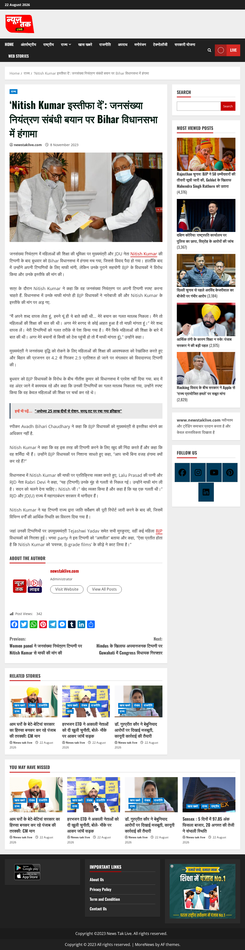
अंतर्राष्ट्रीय (28, 44)
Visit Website (66, 589)
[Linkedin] (206, 492)
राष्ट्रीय (48, 44)
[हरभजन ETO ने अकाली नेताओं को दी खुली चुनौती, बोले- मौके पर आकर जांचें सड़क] (86, 701)
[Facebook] (182, 472)
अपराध (122, 44)
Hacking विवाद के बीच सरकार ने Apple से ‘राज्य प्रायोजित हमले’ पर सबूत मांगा (206, 390)
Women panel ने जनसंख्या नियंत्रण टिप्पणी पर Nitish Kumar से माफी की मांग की (46, 646)
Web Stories (18, 56)
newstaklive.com (28, 145)
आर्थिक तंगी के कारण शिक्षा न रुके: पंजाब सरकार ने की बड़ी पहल (204, 342)
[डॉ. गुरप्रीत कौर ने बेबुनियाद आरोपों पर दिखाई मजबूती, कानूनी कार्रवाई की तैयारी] (138, 701)
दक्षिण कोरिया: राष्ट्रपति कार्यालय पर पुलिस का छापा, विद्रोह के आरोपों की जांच (205, 238)
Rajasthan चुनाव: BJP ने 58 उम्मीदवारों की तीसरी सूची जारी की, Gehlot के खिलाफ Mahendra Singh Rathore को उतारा (206, 180)
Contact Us (98, 909)
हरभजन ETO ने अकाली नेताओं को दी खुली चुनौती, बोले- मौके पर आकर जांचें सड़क (85, 730)
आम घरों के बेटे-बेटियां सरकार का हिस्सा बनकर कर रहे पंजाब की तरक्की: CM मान (33, 730)
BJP (159, 531)
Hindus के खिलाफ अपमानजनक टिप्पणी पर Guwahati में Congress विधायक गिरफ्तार (129, 646)
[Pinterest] (230, 472)
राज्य (64, 44)
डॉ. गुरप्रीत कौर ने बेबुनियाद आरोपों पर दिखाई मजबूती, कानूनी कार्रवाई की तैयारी (136, 730)
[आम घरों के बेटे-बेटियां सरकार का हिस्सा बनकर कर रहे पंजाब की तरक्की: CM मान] (33, 701)
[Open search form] (209, 50)
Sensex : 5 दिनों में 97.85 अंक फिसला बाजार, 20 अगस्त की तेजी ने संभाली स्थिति (208, 825)
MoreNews (144, 944)
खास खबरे (85, 44)
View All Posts (104, 589)
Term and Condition (105, 899)
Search (184, 92)
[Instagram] (198, 472)
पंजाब (32, 705)
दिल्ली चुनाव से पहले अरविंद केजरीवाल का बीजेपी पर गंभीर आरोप (205, 293)
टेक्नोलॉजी (160, 44)
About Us (97, 879)
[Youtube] (214, 472)
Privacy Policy (100, 889)
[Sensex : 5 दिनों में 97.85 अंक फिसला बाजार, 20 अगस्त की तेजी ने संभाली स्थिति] (209, 794)
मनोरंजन (140, 44)
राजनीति (105, 44)
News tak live (22, 743)
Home (9, 44)
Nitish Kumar (143, 254)
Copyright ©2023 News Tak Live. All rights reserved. (121, 933)
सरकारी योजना (185, 44)
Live (233, 50)
